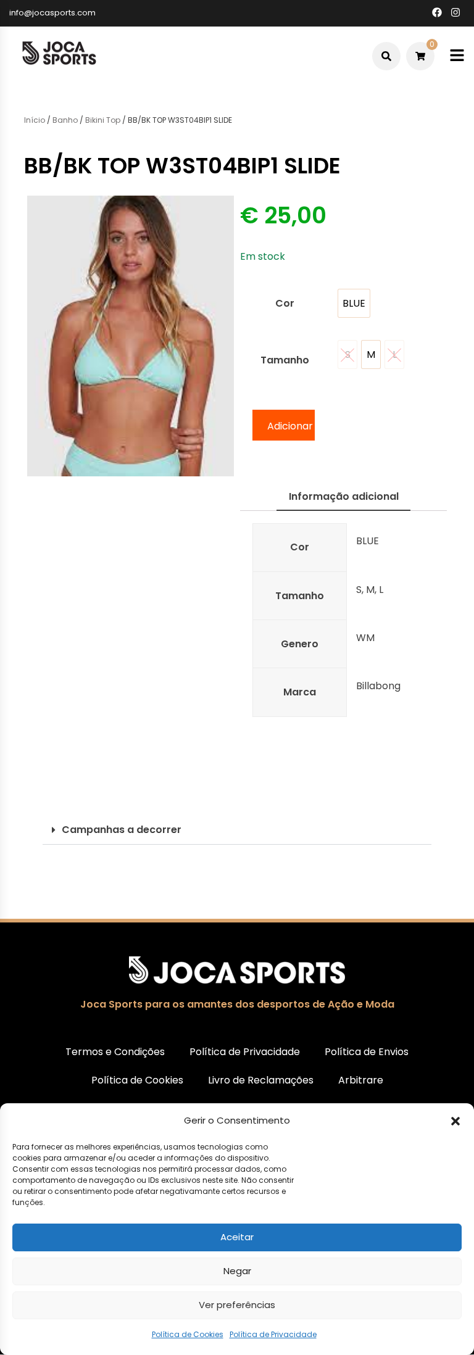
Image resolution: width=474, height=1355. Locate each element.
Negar (237, 1270)
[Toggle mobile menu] (457, 56)
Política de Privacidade (273, 1334)
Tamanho (284, 360)
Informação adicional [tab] (344, 496)
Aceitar (237, 1236)
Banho (65, 120)
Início (34, 120)
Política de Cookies (187, 1334)
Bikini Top (102, 120)
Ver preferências (237, 1304)
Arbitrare (360, 1080)
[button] (455, 1121)
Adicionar (290, 426)
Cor (284, 303)
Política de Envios (367, 1052)
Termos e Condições (115, 1052)
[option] (354, 303)
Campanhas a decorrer (121, 830)
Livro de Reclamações (261, 1080)
